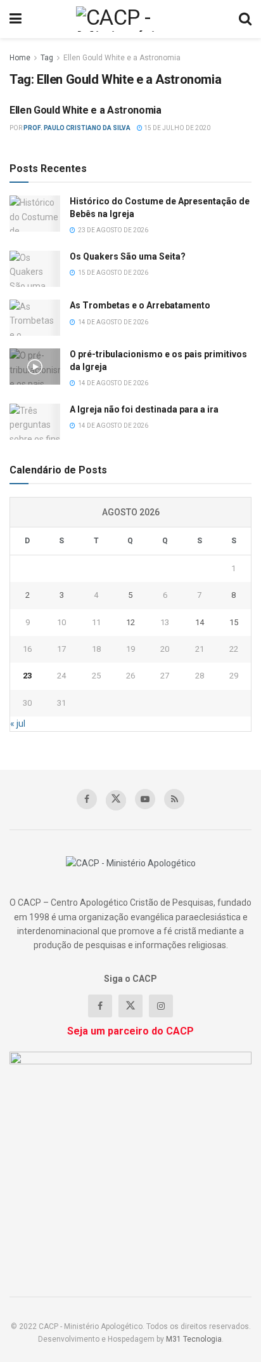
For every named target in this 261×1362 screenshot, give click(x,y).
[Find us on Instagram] (161, 1006)
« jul (17, 723)
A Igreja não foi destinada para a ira (144, 409)
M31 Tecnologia (194, 1339)
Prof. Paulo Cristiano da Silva (76, 127)
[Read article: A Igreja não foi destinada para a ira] (35, 422)
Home (20, 57)
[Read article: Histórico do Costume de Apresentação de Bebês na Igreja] (35, 213)
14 (199, 622)
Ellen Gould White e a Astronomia (122, 57)
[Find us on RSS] (174, 799)
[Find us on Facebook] (87, 799)
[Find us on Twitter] (116, 800)
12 (130, 622)
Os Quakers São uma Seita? (128, 256)
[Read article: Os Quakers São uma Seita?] (35, 269)
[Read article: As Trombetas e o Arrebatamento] (35, 318)
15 (233, 622)
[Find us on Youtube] (145, 799)
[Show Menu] (16, 19)
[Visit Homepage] (130, 19)
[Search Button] (245, 19)
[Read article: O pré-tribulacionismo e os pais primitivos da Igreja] (35, 366)
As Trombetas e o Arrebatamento (140, 305)
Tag (47, 57)
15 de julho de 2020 (176, 127)
